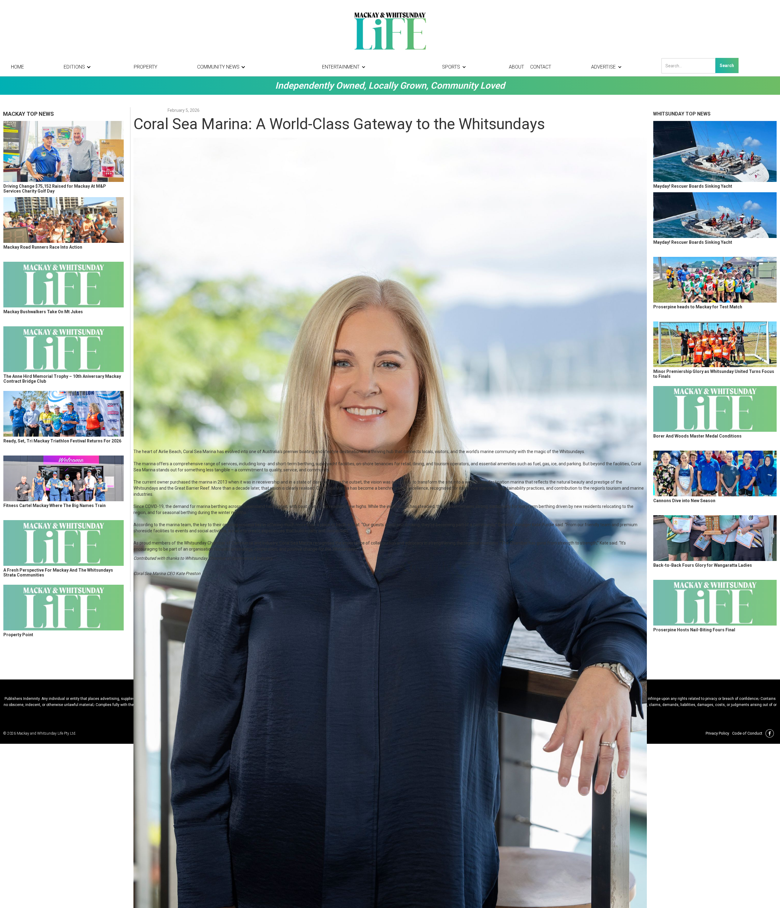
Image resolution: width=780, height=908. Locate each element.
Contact (540, 67)
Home (17, 67)
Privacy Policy (717, 733)
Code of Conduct (747, 733)
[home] (390, 30)
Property (145, 67)
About (516, 67)
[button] (79, 67)
